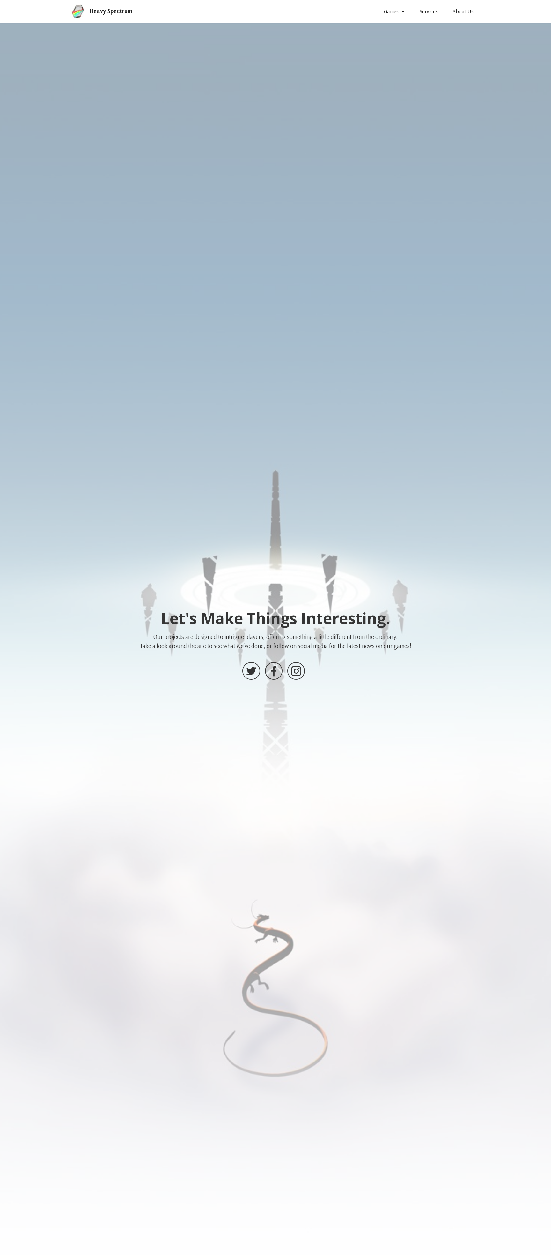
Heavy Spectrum (111, 11)
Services (428, 11)
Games (391, 11)
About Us (463, 11)
